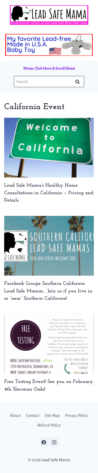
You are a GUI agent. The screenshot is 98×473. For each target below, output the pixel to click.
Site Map (52, 415)
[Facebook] (43, 442)
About (15, 415)
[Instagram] (54, 442)
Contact (32, 415)
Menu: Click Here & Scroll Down (49, 68)
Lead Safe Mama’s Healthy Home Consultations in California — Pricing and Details (48, 193)
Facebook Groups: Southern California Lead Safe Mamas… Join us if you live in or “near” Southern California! (48, 291)
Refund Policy (49, 425)
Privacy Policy (76, 415)
